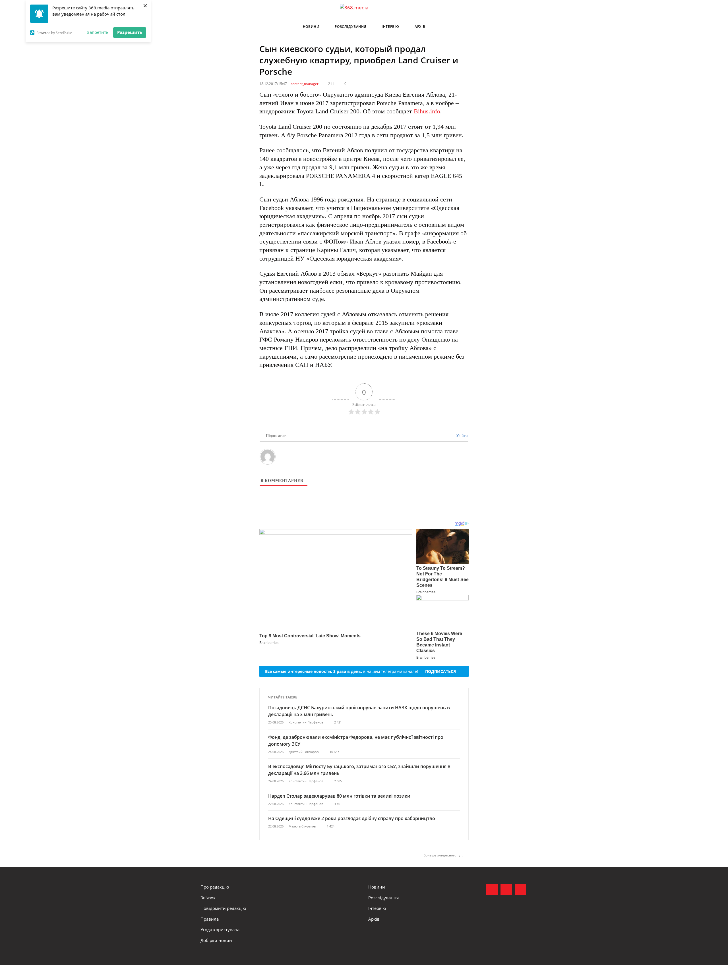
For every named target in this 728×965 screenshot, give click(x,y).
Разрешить (129, 32)
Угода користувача (219, 929)
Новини (311, 26)
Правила (209, 919)
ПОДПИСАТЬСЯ (440, 671)
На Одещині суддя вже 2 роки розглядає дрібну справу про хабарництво (351, 818)
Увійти (461, 436)
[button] (522, 26)
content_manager (304, 83)
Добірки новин (216, 940)
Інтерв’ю (390, 26)
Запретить (98, 32)
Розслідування (350, 26)
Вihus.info (427, 111)
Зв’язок (208, 897)
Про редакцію (214, 887)
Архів (420, 26)
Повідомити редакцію (223, 908)
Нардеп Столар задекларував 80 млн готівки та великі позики (339, 796)
